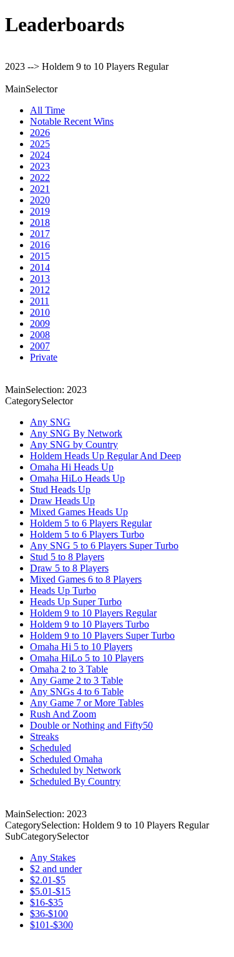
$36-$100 (49, 913)
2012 (40, 289)
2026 (40, 132)
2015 (40, 256)
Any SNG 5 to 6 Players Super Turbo (104, 545)
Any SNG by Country (74, 444)
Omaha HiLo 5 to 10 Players (87, 658)
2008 (40, 334)
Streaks (44, 736)
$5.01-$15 (50, 891)
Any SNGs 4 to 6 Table (77, 691)
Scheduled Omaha (66, 759)
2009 (40, 323)
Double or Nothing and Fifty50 (91, 725)
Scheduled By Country (75, 781)
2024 (40, 155)
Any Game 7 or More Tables (87, 702)
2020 (40, 200)
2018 (40, 222)
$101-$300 (51, 925)
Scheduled (50, 747)
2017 (40, 233)
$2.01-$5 (48, 880)
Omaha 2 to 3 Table (69, 669)
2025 (40, 143)
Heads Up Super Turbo (76, 601)
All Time (47, 110)
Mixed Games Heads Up (79, 512)
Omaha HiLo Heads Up (77, 478)
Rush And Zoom (63, 714)
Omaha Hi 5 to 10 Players (81, 646)
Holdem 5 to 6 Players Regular (91, 523)
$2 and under (56, 868)
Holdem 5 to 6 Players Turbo (87, 534)
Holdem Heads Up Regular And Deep (105, 455)
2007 (40, 346)
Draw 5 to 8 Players (69, 568)
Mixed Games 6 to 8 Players (86, 579)
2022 (40, 177)
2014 (40, 267)
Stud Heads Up (60, 489)
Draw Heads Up (62, 500)
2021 (40, 188)
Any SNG (50, 422)
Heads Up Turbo (63, 590)
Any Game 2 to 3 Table (76, 680)
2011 (39, 301)
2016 (40, 245)
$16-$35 (46, 902)
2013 (40, 278)
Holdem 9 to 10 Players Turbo (89, 624)
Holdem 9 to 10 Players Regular (93, 613)
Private (43, 357)
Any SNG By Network (76, 433)
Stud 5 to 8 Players (67, 556)
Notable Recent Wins (72, 121)
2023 (40, 166)
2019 (40, 211)
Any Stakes (53, 857)
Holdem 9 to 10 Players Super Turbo (102, 635)
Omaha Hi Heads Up (72, 467)
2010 (40, 312)
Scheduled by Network (75, 770)
